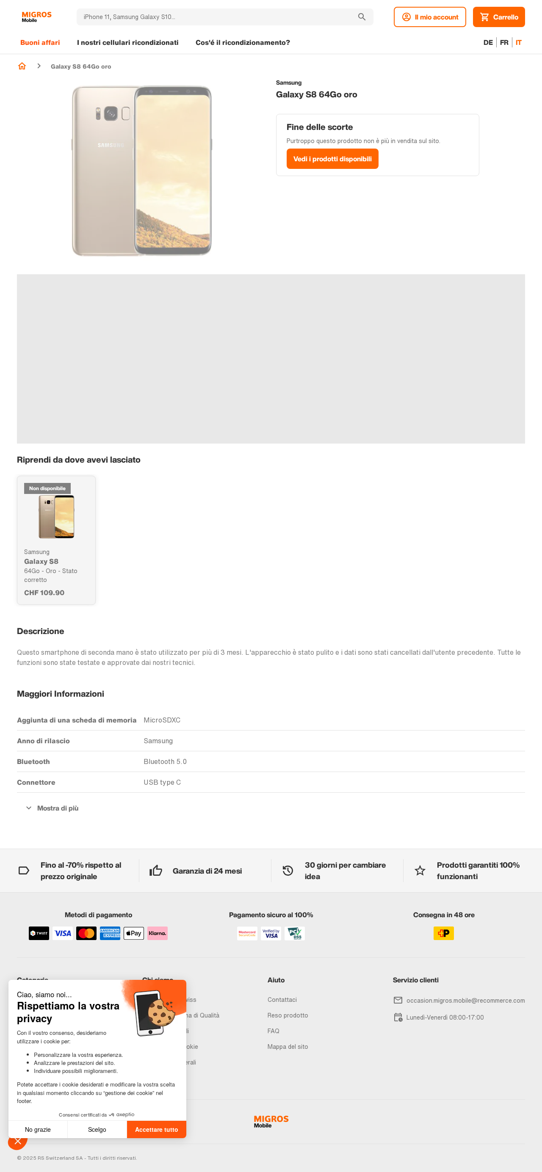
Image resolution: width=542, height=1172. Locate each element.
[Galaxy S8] (56, 516)
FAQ (273, 1030)
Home (22, 66)
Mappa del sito (288, 1046)
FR (504, 42)
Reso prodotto (288, 1015)
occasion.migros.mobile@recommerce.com (465, 1000)
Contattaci (282, 999)
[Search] (362, 16)
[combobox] (213, 17)
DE (488, 42)
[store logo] (36, 17)
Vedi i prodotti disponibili (332, 159)
